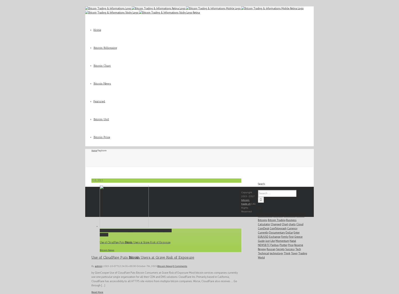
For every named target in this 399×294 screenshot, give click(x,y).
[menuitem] (204, 30)
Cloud (299, 224)
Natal (293, 241)
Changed (276, 224)
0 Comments (180, 266)
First (291, 237)
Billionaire (290, 216)
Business (291, 220)
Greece (298, 237)
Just (267, 241)
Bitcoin (300, 216)
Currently (263, 232)
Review (262, 249)
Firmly (284, 237)
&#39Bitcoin (265, 216)
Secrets (280, 249)
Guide (261, 241)
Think (287, 253)
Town (294, 253)
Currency (292, 228)
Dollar (289, 232)
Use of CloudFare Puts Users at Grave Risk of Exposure (136, 230)
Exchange (275, 237)
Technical (263, 253)
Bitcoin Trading (277, 220)
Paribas (274, 245)
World (261, 257)
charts (292, 224)
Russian (271, 249)
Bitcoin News (107, 250)
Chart (285, 224)
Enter (297, 232)
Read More (97, 292)
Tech (298, 249)
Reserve (298, 245)
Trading (302, 253)
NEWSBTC (264, 245)
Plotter (283, 245)
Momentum (282, 241)
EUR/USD (263, 237)
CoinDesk (263, 228)
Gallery (104, 234)
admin (98, 266)
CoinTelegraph (278, 228)
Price (291, 245)
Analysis (278, 216)
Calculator (264, 224)
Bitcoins (262, 220)
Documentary (277, 232)
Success (290, 249)
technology (276, 253)
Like (272, 241)
